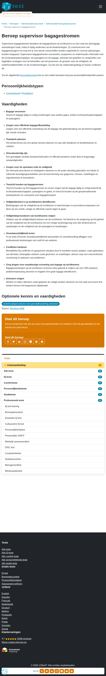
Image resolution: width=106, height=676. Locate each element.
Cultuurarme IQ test (14, 424)
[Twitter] (14, 341)
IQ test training (12, 406)
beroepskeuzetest (29, 75)
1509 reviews (24, 639)
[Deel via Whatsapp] (71, 671)
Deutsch (6, 608)
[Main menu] (100, 6)
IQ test (5, 573)
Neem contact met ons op (14, 642)
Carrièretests (52, 383)
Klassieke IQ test (13, 418)
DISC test (9, 447)
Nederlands (7, 604)
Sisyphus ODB (17, 308)
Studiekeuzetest (13, 459)
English (5, 593)
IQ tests (52, 377)
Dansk (5, 629)
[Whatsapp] (36, 341)
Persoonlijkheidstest (15, 430)
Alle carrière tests (10, 556)
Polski (5, 622)
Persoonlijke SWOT (14, 435)
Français (6, 600)
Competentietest (13, 453)
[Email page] (42, 341)
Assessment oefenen (12, 584)
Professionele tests (52, 400)
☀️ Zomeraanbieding (52, 365)
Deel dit (36, 671)
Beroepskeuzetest (14, 412)
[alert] (4, 671)
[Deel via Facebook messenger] (61, 671)
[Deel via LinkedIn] (52, 671)
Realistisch (27, 93)
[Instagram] (57, 671)
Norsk (4, 618)
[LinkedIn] (19, 341)
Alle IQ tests (7, 553)
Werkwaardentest (13, 471)
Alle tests (52, 371)
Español (6, 597)
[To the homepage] (13, 6)
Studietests (52, 394)
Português (7, 615)
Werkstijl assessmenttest (17, 441)
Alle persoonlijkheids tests (14, 560)
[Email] (66, 671)
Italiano (5, 611)
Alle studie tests (9, 563)
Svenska (6, 625)
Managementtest (13, 465)
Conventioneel (13, 93)
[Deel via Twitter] (47, 671)
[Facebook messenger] (31, 341)
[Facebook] (8, 341)
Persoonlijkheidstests (52, 388)
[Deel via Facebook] (42, 671)
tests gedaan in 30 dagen (18, 13)
